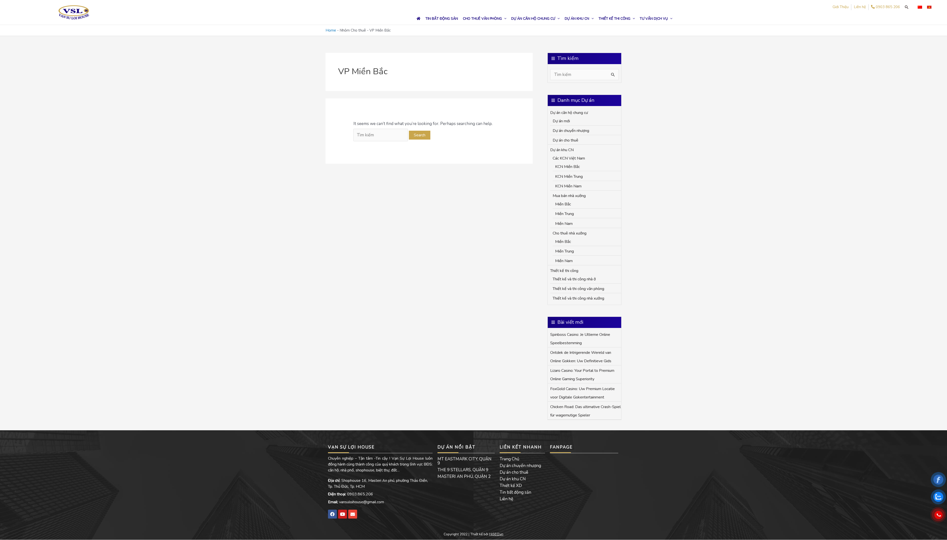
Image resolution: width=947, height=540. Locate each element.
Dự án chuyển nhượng (571, 130)
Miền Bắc (563, 204)
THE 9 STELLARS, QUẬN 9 (462, 470)
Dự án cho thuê (565, 140)
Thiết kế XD (511, 485)
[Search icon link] (906, 7)
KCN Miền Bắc (567, 166)
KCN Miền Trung (569, 176)
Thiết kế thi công (564, 270)
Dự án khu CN (562, 150)
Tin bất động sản (515, 492)
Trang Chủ (509, 459)
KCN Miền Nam (568, 186)
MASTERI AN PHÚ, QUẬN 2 (464, 476)
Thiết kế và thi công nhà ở (574, 279)
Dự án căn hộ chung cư (569, 112)
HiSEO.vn (496, 534)
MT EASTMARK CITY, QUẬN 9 (464, 461)
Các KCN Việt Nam (569, 158)
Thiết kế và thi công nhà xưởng (578, 298)
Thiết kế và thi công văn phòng (578, 288)
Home (331, 30)
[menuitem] (920, 7)
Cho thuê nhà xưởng (569, 233)
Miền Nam (564, 223)
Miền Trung (564, 213)
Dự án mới (561, 121)
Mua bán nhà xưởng (569, 195)
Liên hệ (506, 499)
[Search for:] (381, 135)
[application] (504, 18)
